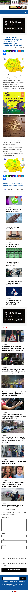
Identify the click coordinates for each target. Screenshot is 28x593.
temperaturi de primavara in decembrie (13, 185)
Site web (3, 545)
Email (3, 539)
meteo (18, 183)
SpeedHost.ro (22, 584)
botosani (5, 183)
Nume (3, 533)
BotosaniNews (12, 183)
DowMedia (16, 585)
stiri (21, 183)
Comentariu (5, 517)
